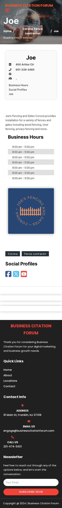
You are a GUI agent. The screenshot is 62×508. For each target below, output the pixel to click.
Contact (9, 386)
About (7, 375)
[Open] (7, 10)
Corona (28, 29)
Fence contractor (35, 253)
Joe (11, 94)
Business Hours (18, 85)
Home (7, 31)
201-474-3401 (12, 446)
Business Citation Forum (29, 5)
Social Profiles (18, 89)
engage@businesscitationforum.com (28, 431)
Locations (10, 381)
